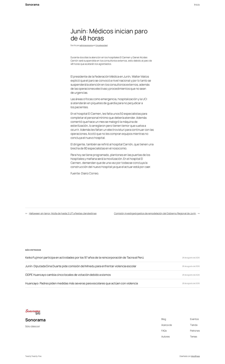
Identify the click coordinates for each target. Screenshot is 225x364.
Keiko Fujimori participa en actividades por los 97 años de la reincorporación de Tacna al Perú (84, 257)
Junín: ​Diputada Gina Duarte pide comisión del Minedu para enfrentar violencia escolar (80, 266)
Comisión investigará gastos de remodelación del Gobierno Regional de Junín (155, 213)
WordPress (195, 356)
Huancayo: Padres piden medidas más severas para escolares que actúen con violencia (81, 283)
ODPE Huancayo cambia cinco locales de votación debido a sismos (68, 274)
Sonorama (32, 5)
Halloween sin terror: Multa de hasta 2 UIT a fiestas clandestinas (62, 213)
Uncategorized (102, 45)
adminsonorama (86, 45)
